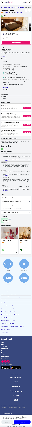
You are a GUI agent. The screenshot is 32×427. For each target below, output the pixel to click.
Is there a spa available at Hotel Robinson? (12, 201)
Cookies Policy (9, 426)
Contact (3, 354)
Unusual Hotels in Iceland (7, 300)
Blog (2, 350)
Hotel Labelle (24, 240)
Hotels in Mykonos (5, 329)
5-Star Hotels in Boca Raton (7, 323)
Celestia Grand (4, 332)
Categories (4, 346)
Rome (6, 12)
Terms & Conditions (7, 413)
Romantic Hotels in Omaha (7, 317)
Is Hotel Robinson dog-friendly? (9, 205)
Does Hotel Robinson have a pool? (10, 197)
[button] (16, 38)
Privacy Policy (15, 426)
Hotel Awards (4, 348)
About (2, 342)
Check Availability (16, 42)
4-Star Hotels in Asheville (7, 306)
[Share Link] (29, 10)
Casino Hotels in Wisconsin (7, 309)
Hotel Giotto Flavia (7, 240)
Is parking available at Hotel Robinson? (11, 208)
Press (2, 344)
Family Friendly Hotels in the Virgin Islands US (12, 326)
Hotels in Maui (4, 303)
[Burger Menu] (2, 2)
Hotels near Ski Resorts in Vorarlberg (10, 314)
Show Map (5, 220)
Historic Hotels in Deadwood (8, 320)
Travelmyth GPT (5, 356)
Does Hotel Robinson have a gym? (10, 212)
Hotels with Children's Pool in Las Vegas (11, 297)
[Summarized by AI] (9, 50)
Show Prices (27, 107)
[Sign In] (29, 2)
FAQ (2, 352)
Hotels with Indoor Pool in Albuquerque (11, 312)
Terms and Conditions (22, 426)
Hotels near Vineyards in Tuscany (9, 294)
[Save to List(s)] (26, 10)
